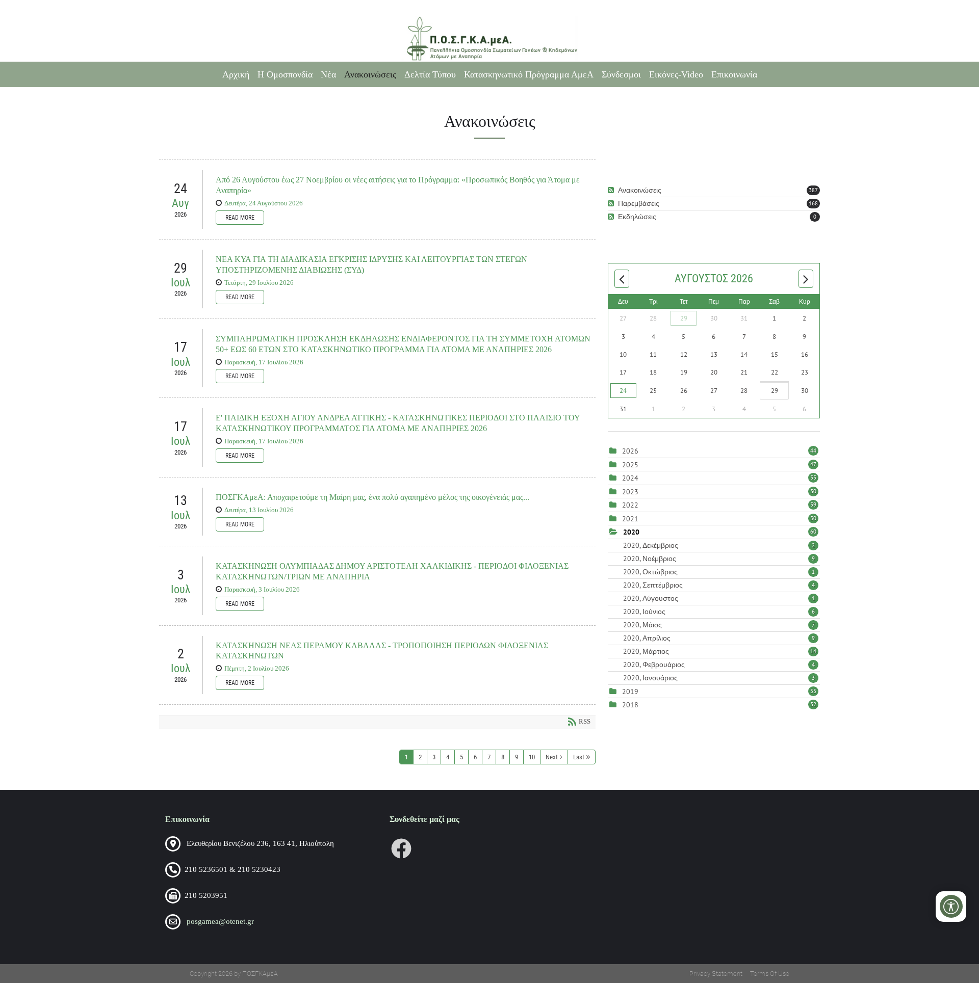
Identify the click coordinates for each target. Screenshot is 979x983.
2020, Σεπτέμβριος (719, 585)
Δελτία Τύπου (430, 74)
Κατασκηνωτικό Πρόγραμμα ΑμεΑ (529, 74)
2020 (631, 532)
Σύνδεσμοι (621, 74)
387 (813, 190)
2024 (630, 478)
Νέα (328, 74)
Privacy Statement (715, 973)
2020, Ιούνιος (719, 611)
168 (813, 203)
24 (623, 390)
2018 (630, 704)
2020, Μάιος (719, 624)
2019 (630, 691)
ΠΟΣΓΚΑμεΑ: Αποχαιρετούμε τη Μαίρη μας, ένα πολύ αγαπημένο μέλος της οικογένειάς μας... (372, 497)
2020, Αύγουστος (719, 598)
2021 (630, 518)
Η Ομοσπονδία (285, 74)
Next (552, 757)
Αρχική (235, 74)
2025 (630, 464)
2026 (630, 451)
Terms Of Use (769, 973)
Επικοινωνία (734, 74)
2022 (630, 505)
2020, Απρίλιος (719, 638)
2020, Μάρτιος (719, 651)
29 (683, 318)
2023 (630, 491)
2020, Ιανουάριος (719, 677)
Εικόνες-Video (676, 74)
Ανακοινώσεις (370, 74)
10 (532, 757)
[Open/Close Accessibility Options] (951, 906)
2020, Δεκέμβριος (719, 545)
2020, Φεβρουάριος (719, 664)
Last (578, 757)
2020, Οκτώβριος (719, 571)
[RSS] (612, 190)
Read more (239, 217)
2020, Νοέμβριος (719, 558)
